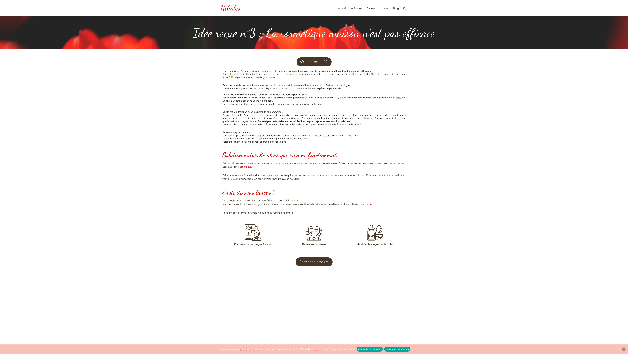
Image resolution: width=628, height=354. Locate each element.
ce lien (369, 204)
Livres (385, 8)
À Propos (356, 8)
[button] (400, 8)
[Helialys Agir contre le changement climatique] (230, 8)
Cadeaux (372, 8)
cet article (245, 167)
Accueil (342, 8)
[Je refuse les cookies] (624, 349)
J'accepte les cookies (369, 349)
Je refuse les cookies (397, 349)
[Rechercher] (404, 8)
